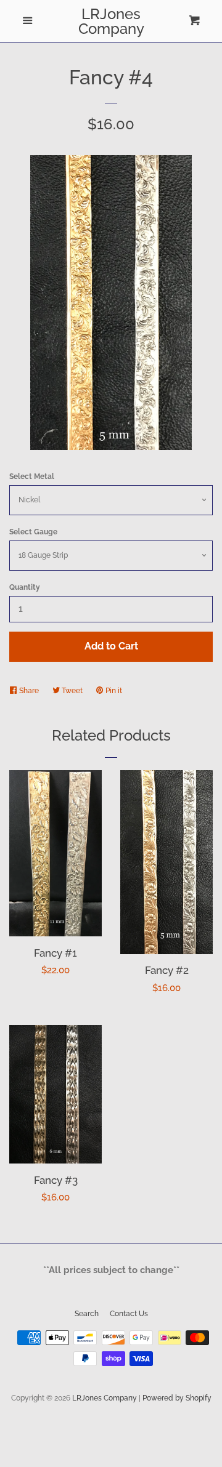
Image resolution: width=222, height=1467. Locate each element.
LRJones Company (111, 21)
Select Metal (31, 476)
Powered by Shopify (177, 1398)
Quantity (24, 587)
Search (87, 1313)
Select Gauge (33, 532)
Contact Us (129, 1313)
